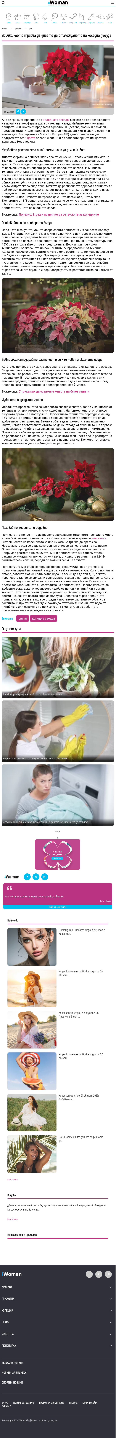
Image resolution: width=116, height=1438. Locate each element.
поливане (99, 538)
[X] (36, 877)
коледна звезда (43, 618)
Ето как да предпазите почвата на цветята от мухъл (32, 694)
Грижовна (8, 1299)
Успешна (7, 1310)
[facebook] (27, 877)
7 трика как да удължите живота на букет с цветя (54, 391)
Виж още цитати (57, 907)
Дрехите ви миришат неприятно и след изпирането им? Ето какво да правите (45, 822)
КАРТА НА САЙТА (89, 1402)
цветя (31, 138)
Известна (8, 1334)
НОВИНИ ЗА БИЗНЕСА (14, 1373)
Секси (5, 1322)
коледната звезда (56, 120)
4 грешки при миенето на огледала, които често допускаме (35, 758)
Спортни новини (12, 1382)
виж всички (12, 1179)
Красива (7, 1287)
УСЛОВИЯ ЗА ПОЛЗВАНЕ (23, 1402)
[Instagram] (45, 877)
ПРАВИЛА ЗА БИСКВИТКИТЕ (51, 1402)
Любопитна (9, 1346)
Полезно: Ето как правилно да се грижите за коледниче (59, 214)
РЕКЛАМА (73, 1402)
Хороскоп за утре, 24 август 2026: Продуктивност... (79, 1015)
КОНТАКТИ (6, 1405)
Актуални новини (12, 1363)
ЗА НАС (5, 1402)
